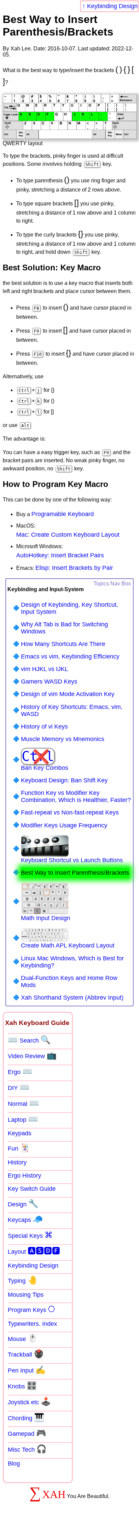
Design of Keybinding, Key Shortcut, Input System (69, 608)
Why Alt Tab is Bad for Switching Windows (64, 628)
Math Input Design (45, 918)
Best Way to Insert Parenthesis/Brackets (75, 872)
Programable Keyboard (62, 514)
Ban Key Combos (44, 760)
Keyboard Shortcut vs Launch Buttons (72, 860)
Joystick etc (29, 1401)
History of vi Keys (44, 726)
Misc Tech (27, 1449)
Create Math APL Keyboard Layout (67, 945)
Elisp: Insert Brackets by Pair (74, 567)
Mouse (23, 1338)
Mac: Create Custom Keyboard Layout (67, 534)
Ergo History (24, 1175)
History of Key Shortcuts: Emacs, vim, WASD (71, 710)
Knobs (22, 1385)
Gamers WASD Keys (49, 681)
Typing (22, 1280)
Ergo (20, 1071)
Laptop (23, 1119)
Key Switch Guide (32, 1188)
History (17, 1162)
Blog (14, 1463)
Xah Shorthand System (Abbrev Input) (72, 997)
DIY (19, 1087)
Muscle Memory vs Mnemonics (62, 739)
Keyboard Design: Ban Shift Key (64, 780)
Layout (34, 1250)
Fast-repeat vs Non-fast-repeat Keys (70, 812)
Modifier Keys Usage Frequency (64, 825)
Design (23, 1203)
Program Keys (31, 1309)
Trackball (26, 1354)
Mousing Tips (26, 1294)
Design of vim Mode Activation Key (67, 694)
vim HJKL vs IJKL (44, 669)
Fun (19, 1148)
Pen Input (27, 1370)
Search (29, 1040)
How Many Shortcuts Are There (63, 644)
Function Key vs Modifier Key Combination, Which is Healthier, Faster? (76, 796)
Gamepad (27, 1433)
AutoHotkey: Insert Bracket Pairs (60, 555)
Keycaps (25, 1219)
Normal (23, 1103)
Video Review (32, 1055)
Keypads (19, 1133)
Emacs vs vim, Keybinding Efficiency (70, 656)
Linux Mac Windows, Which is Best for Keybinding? (72, 962)
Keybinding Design (112, 6)
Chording (26, 1417)
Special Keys (30, 1235)
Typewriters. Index (32, 1323)
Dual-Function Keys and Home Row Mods (69, 981)
